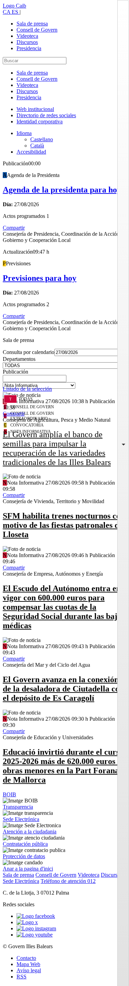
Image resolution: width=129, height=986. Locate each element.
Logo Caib (14, 6)
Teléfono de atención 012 (68, 881)
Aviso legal (29, 970)
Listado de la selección (27, 389)
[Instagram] (36, 928)
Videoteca (27, 36)
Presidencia (29, 48)
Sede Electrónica (21, 819)
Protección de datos (24, 856)
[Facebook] (36, 916)
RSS (21, 976)
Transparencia (18, 807)
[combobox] (64, 380)
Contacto (26, 958)
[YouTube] (35, 935)
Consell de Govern (37, 30)
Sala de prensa (32, 23)
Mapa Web (28, 964)
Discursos (27, 42)
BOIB (9, 794)
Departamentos (19, 359)
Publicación (15, 372)
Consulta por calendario (28, 352)
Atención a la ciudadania (29, 831)
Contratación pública (25, 844)
